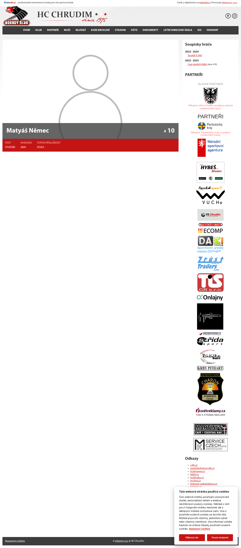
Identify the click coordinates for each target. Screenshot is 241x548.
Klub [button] (38, 30)
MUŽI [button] (67, 30)
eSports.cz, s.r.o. (229, 2)
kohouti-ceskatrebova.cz (203, 484)
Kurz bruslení (100, 30)
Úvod (26, 30)
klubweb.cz (204, 2)
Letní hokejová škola (178, 30)
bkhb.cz (194, 474)
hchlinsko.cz (197, 477)
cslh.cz (193, 465)
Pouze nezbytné (220, 537)
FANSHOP (212, 30)
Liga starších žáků (197, 64)
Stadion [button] (120, 30)
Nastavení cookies (15, 541)
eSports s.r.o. (121, 541)
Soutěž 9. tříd (195, 55)
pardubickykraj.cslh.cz (202, 468)
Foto (134, 30)
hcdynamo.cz (197, 471)
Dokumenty (150, 30)
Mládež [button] (81, 30)
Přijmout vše (192, 537)
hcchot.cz (195, 481)
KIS (199, 30)
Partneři (53, 30)
